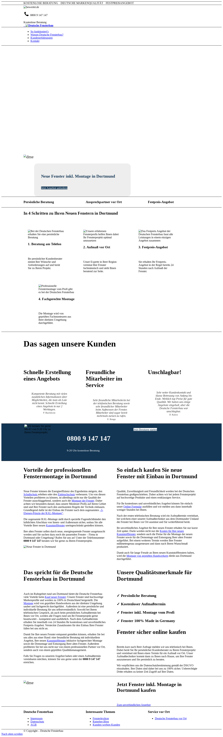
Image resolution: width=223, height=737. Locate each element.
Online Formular (132, 506)
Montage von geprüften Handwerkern (147, 555)
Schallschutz (31, 494)
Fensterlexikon (101, 718)
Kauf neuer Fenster (55, 596)
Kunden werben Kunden (106, 724)
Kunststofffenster (55, 525)
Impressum (36, 718)
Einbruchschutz (66, 494)
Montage (28, 603)
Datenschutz (37, 721)
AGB (33, 724)
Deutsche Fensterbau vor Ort (171, 718)
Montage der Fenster (83, 500)
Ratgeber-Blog (101, 721)
